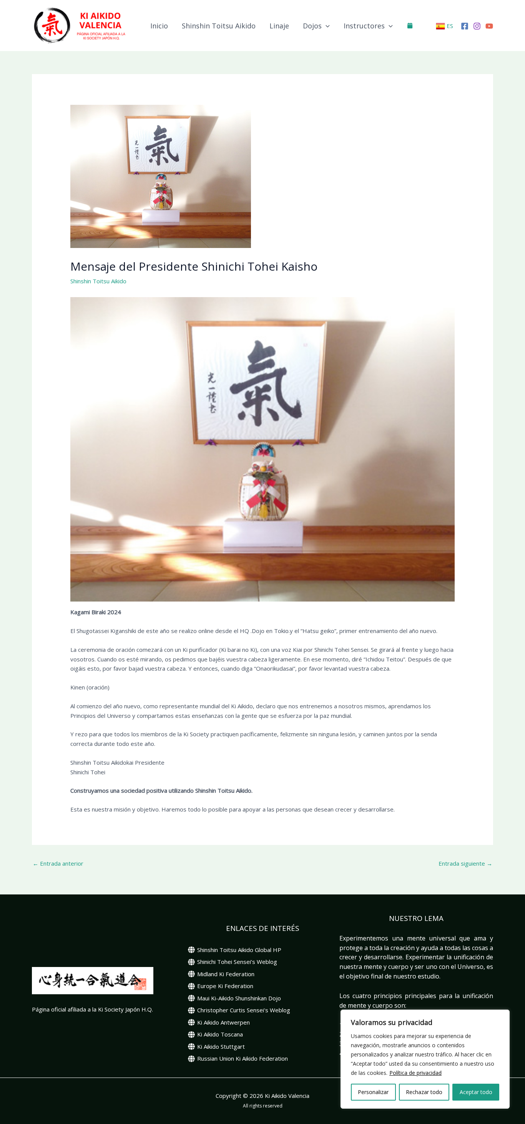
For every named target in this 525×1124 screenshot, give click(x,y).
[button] (326, 25)
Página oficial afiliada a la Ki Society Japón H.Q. (92, 1009)
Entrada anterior (58, 863)
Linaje (279, 25)
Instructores (364, 25)
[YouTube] (489, 26)
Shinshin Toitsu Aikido (219, 25)
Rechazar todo (424, 1092)
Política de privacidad (415, 1072)
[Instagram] (477, 26)
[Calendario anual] (409, 25)
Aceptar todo (476, 1092)
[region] (425, 1059)
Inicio (159, 25)
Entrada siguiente (465, 863)
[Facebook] (465, 26)
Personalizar (373, 1092)
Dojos (312, 25)
